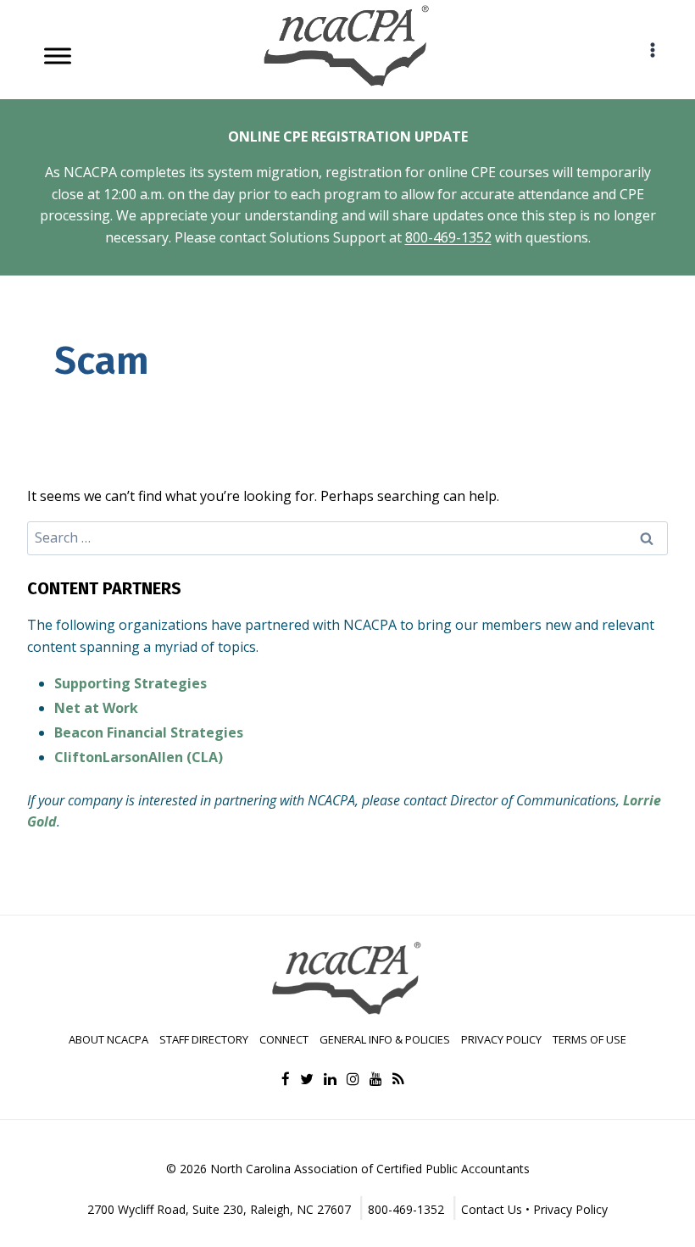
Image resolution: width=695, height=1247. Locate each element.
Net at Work (96, 708)
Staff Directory (203, 1039)
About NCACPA (108, 1039)
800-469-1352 (448, 237)
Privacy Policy (501, 1039)
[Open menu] (652, 49)
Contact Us (491, 1209)
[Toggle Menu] (57, 55)
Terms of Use (589, 1039)
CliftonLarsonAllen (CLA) (138, 757)
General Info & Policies (385, 1039)
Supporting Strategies (130, 683)
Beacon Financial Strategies (148, 732)
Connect (284, 1039)
